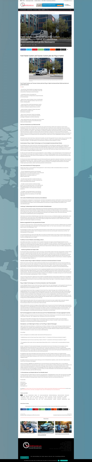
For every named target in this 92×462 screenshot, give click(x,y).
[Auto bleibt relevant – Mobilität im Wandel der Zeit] (28, 427)
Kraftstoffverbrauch (41, 397)
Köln (21, 86)
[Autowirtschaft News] (27, 5)
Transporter (54, 399)
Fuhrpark (28, 397)
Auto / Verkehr (22, 432)
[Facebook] (64, 0)
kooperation (36, 397)
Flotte (40, 396)
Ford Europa (45, 396)
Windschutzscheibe (64, 399)
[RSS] (68, 0)
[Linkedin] (66, 0)
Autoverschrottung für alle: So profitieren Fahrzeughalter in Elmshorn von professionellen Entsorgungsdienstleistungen (46, 434)
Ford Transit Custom (60, 396)
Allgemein (39, 432)
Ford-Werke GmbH (23, 397)
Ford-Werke (65, 396)
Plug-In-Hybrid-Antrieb (24, 399)
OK (58, 460)
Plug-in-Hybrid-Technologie (31, 399)
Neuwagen (55, 397)
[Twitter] (69, 0)
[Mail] (67, 0)
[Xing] (71, 0)
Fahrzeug (37, 396)
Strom (39, 399)
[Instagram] (65, 0)
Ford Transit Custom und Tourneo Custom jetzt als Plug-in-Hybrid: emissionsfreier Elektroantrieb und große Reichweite (44, 388)
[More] (68, 49)
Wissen (69, 399)
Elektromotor (27, 396)
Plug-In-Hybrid (64, 397)
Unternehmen (59, 399)
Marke (46, 397)
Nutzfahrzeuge (59, 397)
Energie (31, 396)
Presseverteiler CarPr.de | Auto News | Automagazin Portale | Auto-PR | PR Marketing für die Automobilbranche (41, 389)
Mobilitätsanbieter (50, 397)
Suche (42, 399)
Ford (42, 396)
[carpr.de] (21, 44)
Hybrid (31, 397)
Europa (34, 396)
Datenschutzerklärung (64, 460)
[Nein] (90, 460)
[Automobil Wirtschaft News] (32, 445)
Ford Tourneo (50, 396)
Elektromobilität (23, 34)
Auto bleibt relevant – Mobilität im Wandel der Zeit (27, 433)
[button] (70, 10)
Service (37, 399)
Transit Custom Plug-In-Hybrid (48, 399)
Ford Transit (54, 396)
